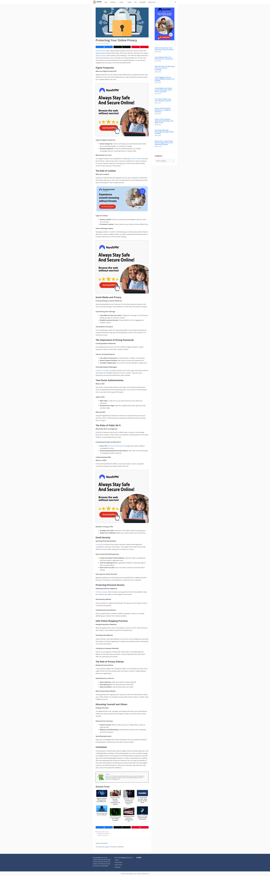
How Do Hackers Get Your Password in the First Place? (164, 49)
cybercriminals (136, 159)
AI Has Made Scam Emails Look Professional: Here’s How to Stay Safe (163, 90)
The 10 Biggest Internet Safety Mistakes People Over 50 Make (164, 79)
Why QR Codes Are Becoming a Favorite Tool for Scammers (164, 68)
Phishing (98, 544)
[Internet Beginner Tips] (97, 2)
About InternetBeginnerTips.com (124, 857)
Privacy (121, 2)
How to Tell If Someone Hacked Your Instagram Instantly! (163, 110)
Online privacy (100, 51)
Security (129, 2)
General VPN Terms (103, 832)
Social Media (142, 2)
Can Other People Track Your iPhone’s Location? (163, 100)
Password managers (102, 370)
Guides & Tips (151, 2)
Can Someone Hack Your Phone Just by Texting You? (164, 58)
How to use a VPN (102, 835)
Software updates (102, 592)
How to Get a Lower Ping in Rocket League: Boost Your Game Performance (164, 142)
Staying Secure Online (104, 833)
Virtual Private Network (117, 446)
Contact (117, 860)
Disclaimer (118, 867)
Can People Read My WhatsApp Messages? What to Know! (164, 131)
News (106, 2)
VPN (105, 446)
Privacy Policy (118, 862)
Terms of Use (118, 865)
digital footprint (101, 55)
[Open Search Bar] (175, 2)
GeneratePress (145, 873)
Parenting (112, 2)
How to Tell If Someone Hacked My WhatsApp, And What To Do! (164, 121)
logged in (107, 847)
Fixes (135, 2)
